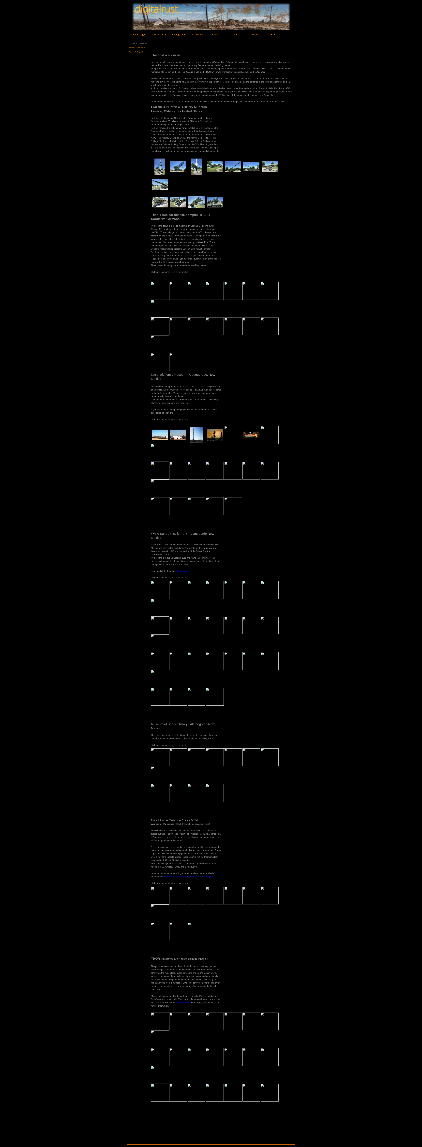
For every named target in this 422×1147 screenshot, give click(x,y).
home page (182, 571)
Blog (273, 34)
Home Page (139, 34)
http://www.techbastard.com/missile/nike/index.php (188, 876)
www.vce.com (182, 1002)
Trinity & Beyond (136, 52)
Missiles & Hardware (137, 48)
